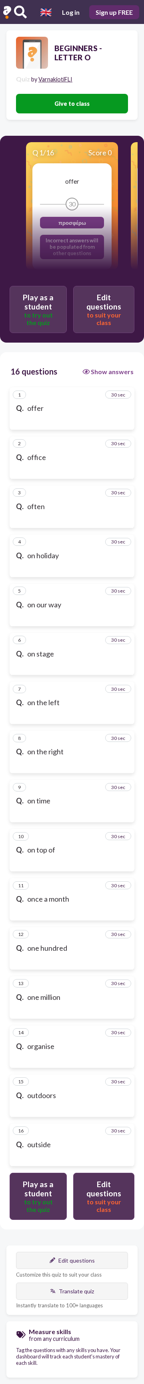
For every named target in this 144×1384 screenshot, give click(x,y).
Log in (71, 12)
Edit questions (76, 1260)
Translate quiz (76, 1291)
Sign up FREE (114, 12)
